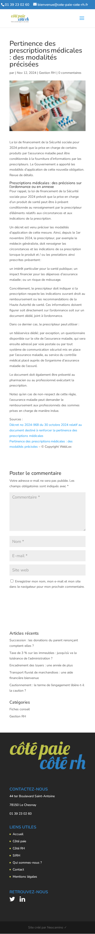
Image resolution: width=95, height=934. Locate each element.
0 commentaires (69, 73)
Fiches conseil (19, 709)
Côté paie (19, 841)
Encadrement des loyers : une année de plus (41, 665)
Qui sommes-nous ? (27, 862)
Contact (18, 869)
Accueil (18, 834)
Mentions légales (25, 876)
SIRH (16, 855)
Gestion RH (47, 73)
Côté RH (19, 848)
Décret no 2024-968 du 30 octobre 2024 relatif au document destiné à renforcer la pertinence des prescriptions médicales (45, 430)
